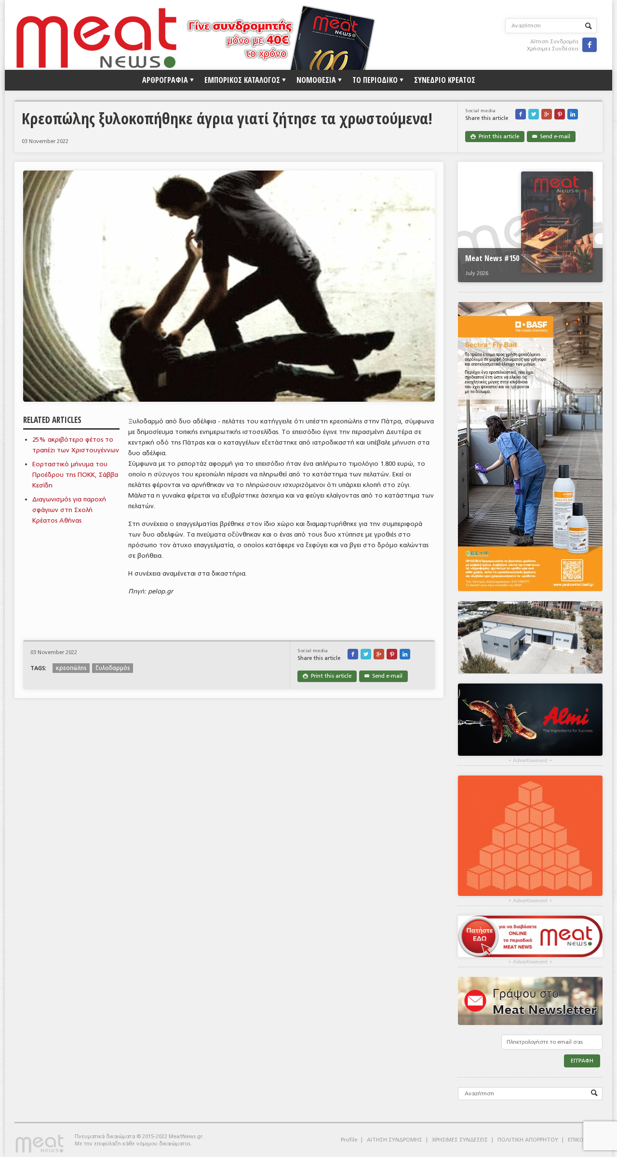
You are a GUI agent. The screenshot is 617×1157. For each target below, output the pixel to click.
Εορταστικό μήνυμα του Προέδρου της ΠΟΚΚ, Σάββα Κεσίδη (75, 474)
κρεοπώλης (71, 668)
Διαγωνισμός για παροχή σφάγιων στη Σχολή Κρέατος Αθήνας (69, 510)
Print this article (494, 136)
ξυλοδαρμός (112, 668)
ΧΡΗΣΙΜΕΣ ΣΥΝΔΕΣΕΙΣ (460, 1140)
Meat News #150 (492, 258)
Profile (349, 1140)
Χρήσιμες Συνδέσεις (552, 49)
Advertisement (530, 760)
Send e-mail (551, 136)
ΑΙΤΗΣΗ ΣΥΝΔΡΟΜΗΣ (394, 1140)
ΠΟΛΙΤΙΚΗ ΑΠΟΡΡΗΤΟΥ (527, 1140)
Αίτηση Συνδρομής (554, 42)
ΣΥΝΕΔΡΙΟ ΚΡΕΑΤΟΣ (444, 80)
